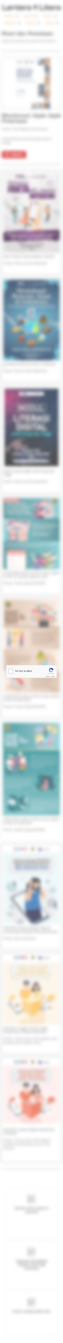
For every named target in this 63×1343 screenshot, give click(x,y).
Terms (53, 676)
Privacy (48, 676)
